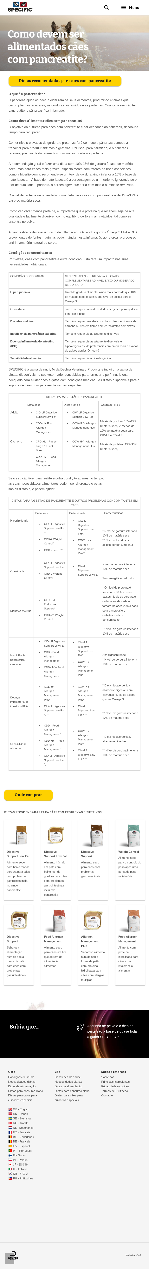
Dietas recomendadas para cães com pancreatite (65, 81)
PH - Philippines (23, 1178)
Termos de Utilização (114, 1091)
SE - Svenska (22, 1118)
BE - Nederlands (23, 1137)
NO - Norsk (20, 1123)
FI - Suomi (19, 1155)
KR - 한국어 (20, 1173)
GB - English (21, 1109)
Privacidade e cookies (115, 1086)
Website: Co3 (133, 1255)
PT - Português (22, 1150)
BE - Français (21, 1141)
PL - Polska (20, 1160)
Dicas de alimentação (22, 1086)
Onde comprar (28, 795)
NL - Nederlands (23, 1127)
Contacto (107, 1095)
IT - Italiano (20, 1169)
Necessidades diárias (22, 1081)
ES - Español (21, 1146)
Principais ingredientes (115, 1081)
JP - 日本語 (20, 1164)
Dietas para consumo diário (25, 1091)
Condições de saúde (21, 1077)
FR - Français (21, 1132)
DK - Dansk (20, 1114)
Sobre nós (107, 1077)
